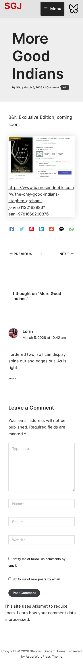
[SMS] (61, 228)
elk (65, 87)
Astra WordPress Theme (44, 657)
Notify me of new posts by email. (36, 579)
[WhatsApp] (71, 228)
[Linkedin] (41, 228)
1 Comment (51, 87)
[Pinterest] (31, 228)
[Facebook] (12, 228)
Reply (12, 378)
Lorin (28, 331)
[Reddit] (51, 228)
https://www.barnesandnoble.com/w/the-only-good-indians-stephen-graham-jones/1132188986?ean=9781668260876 (41, 200)
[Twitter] (21, 228)
